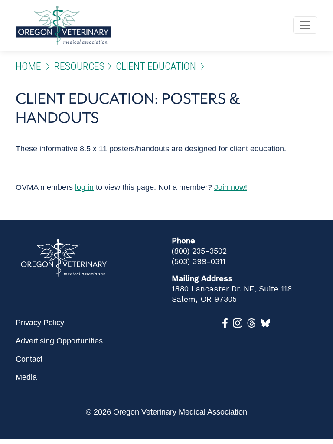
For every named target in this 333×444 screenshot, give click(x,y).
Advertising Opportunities (59, 340)
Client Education (156, 66)
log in (84, 187)
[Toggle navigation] (305, 25)
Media (26, 377)
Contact (29, 359)
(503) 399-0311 (198, 261)
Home (28, 66)
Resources (79, 66)
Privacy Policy (40, 322)
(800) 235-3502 (199, 250)
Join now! (230, 187)
